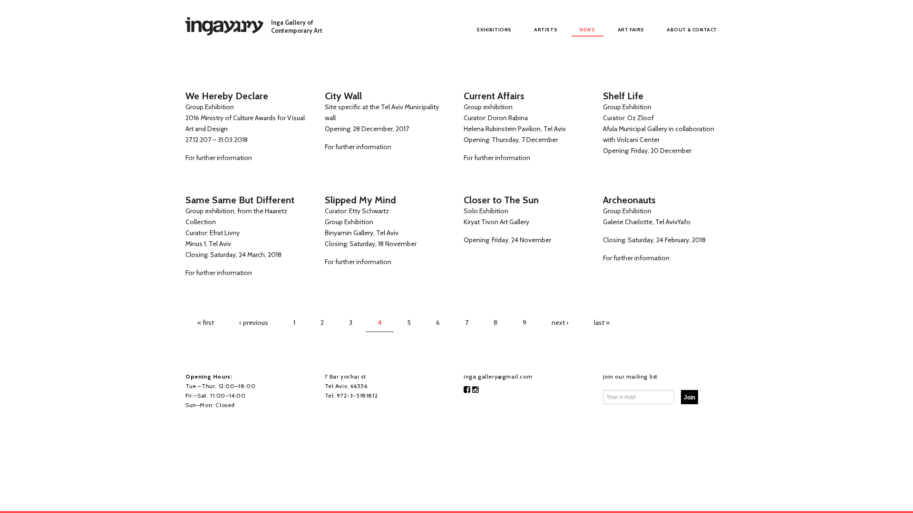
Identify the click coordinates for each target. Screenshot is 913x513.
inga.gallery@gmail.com (498, 376)
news (587, 30)
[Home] (224, 25)
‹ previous (253, 322)
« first (205, 322)
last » (602, 322)
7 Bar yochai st (345, 376)
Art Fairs (631, 30)
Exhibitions (494, 30)
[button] (689, 397)
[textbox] (689, 397)
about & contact (692, 30)
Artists (545, 30)
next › (560, 322)
